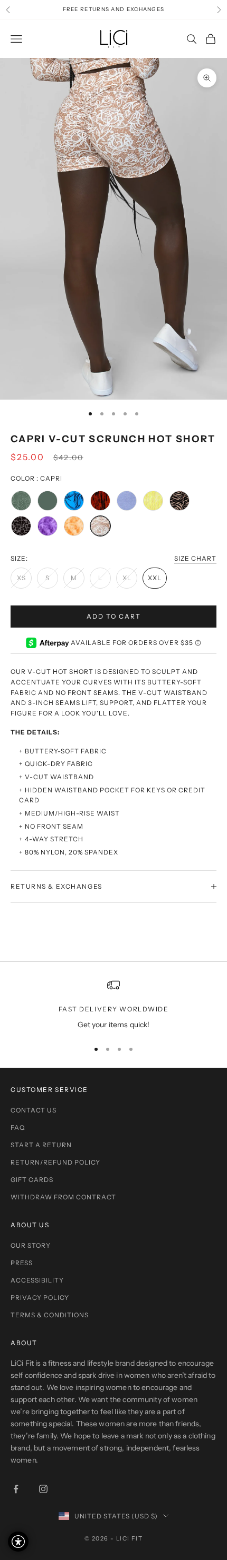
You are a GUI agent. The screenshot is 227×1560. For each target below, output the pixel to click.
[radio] (21, 500)
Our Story (31, 1245)
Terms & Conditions (50, 1315)
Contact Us (33, 1110)
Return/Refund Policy (55, 1162)
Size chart (195, 558)
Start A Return (41, 1145)
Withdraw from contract (63, 1197)
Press (22, 1263)
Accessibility (37, 1280)
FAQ (18, 1127)
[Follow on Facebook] (16, 1489)
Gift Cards (32, 1180)
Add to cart (114, 616)
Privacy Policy (40, 1297)
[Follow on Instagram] (43, 1489)
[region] (113, 1005)
